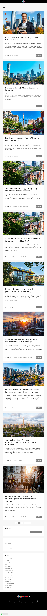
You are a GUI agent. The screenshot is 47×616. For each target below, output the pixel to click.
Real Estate (15, 55)
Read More (38, 55)
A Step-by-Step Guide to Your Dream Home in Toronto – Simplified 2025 (23, 240)
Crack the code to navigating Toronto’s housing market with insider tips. (21, 340)
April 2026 (7, 566)
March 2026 (7, 568)
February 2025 (8, 574)
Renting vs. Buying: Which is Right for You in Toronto (22, 89)
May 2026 (7, 564)
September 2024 (8, 583)
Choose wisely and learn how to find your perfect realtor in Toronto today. (22, 290)
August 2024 (8, 585)
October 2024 (8, 581)
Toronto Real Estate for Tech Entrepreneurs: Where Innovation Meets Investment (22, 442)
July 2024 (7, 587)
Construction (20, 206)
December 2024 (8, 577)
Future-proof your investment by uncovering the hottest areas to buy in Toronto (21, 498)
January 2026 (8, 572)
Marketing (25, 357)
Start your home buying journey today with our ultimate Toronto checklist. (23, 189)
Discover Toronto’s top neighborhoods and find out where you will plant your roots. (23, 391)
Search (36, 531)
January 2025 (8, 575)
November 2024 (8, 579)
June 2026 (7, 562)
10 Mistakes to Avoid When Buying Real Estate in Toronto (21, 38)
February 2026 (8, 570)
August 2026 (8, 558)
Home (5, 5)
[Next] (30, 523)
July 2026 (7, 560)
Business (15, 206)
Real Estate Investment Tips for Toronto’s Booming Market (22, 139)
